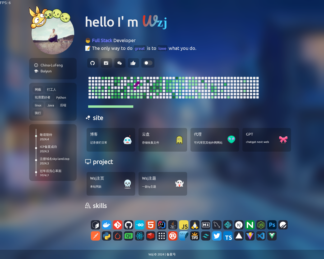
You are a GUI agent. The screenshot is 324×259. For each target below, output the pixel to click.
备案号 (171, 254)
